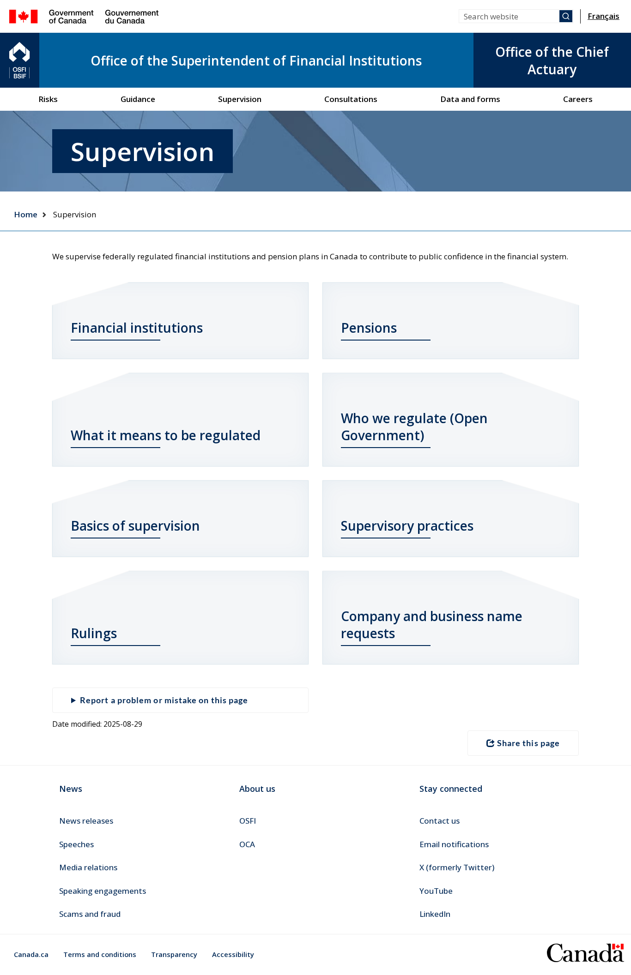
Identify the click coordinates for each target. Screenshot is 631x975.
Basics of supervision (135, 525)
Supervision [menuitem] (239, 99)
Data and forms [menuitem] (470, 99)
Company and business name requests (431, 624)
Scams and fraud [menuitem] (90, 914)
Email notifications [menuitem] (454, 844)
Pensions (369, 327)
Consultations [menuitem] (350, 99)
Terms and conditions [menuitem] (99, 954)
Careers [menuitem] (578, 99)
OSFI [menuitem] (247, 820)
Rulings (94, 633)
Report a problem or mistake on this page (164, 700)
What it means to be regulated (166, 435)
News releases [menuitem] (86, 820)
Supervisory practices (407, 525)
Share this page (528, 743)
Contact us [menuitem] (439, 820)
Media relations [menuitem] (88, 867)
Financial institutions (137, 327)
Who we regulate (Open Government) (414, 426)
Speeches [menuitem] (76, 844)
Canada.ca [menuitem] (31, 954)
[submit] (565, 16)
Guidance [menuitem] (138, 99)
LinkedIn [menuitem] (434, 914)
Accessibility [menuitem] (233, 954)
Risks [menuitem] (48, 99)
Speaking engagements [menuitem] (102, 890)
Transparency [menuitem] (174, 954)
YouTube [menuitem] (436, 890)
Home (25, 214)
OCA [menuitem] (247, 844)
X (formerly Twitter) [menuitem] (456, 867)
